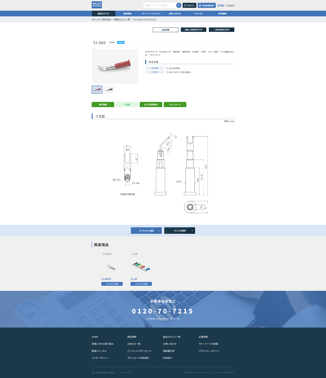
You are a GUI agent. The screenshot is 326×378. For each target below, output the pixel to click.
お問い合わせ (175, 13)
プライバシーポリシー (209, 350)
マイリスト (198, 13)
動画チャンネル (99, 350)
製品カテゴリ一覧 (171, 336)
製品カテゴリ (104, 13)
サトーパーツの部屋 (208, 343)
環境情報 (127, 13)
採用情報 (222, 13)
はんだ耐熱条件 (151, 104)
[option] (112, 269)
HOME (95, 336)
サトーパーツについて (151, 13)
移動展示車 (168, 350)
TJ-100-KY (106, 278)
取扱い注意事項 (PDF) (193, 29)
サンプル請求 (180, 230)
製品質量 (165, 29)
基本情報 (103, 104)
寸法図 (127, 104)
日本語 (220, 5)
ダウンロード (175, 104)
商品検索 (132, 336)
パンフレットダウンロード (139, 350)
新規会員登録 (208, 5)
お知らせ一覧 (133, 343)
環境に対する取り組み (103, 343)
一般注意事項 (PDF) (221, 29)
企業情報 (203, 336)
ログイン (190, 5)
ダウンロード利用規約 (138, 357)
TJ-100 (134, 278)
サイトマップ (126, 372)
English (230, 5)
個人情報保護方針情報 (103, 372)
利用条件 (167, 357)
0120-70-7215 (163, 310)
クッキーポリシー (100, 357)
